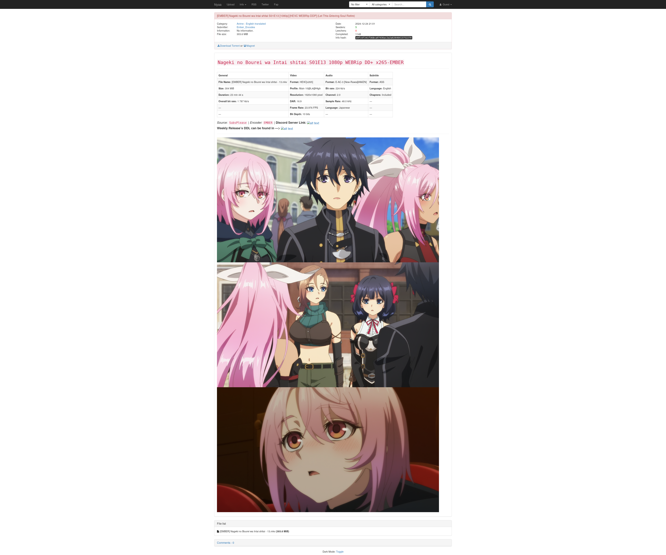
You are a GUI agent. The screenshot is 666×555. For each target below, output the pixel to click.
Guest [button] (446, 4)
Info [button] (242, 4)
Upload (230, 4)
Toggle (340, 551)
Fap (276, 4)
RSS (253, 4)
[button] (359, 4)
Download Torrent (230, 45)
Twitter (265, 4)
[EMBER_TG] (287, 128)
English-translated (256, 23)
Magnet (250, 45)
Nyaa (217, 4)
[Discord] (313, 122)
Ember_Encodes (246, 27)
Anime (240, 23)
